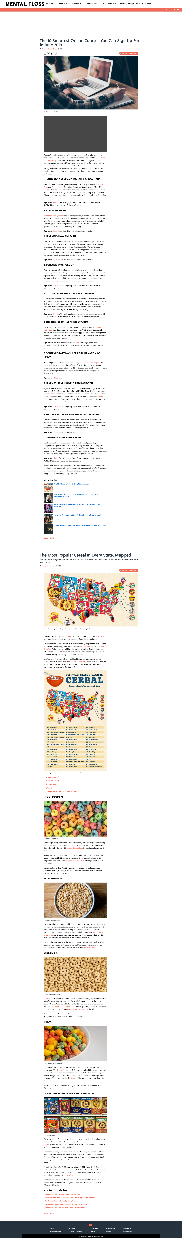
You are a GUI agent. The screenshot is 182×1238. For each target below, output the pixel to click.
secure (100, 396)
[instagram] (170, 9)
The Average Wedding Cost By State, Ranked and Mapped (66, 1204)
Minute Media (87, 1236)
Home (46, 538)
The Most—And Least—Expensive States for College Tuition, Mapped (70, 1197)
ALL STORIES (146, 4)
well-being (48, 330)
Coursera (50, 160)
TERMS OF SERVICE (55, 1231)
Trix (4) (49, 788)
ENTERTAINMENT (78, 4)
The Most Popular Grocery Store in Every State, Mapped (65, 1207)
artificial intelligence (54, 215)
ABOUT (52, 1229)
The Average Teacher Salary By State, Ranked (61, 1201)
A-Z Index (108, 1231)
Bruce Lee (56, 187)
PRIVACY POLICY (110, 1229)
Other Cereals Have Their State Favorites (62, 792)
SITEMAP (93, 1231)
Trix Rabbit (61, 1070)
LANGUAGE (112, 4)
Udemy (102, 157)
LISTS (52, 538)
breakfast (68, 636)
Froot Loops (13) (53, 777)
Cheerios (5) (51, 784)
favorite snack (89, 947)
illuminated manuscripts (89, 362)
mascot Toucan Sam (75, 848)
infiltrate (53, 393)
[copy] (55, 53)
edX (97, 157)
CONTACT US (71, 1229)
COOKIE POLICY (127, 1229)
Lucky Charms (69, 1175)
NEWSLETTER (51, 4)
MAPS (52, 1214)
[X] (166, 9)
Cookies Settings (127, 1231)
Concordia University (77, 661)
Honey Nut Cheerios (62, 1006)
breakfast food (84, 646)
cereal (99, 636)
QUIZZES (123, 4)
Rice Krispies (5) (53, 781)
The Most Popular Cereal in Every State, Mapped (62, 1194)
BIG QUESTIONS (134, 4)
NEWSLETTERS (94, 1229)
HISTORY (103, 4)
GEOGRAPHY (92, 4)
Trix (45, 1067)
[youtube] (178, 9)
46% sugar (73, 1078)
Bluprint (56, 314)
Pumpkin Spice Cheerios (76, 1009)
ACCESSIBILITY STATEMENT (75, 1231)
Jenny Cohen (46, 566)
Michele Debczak (48, 49)
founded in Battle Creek (74, 860)
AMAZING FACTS (63, 4)
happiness (99, 327)
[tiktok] (174, 9)
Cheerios (47, 998)
